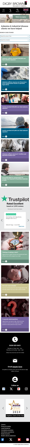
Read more (21, 226)
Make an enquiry (21, 17)
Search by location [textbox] (5, 40)
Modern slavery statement (8, 435)
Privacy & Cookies (6, 426)
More (3, 64)
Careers (3, 424)
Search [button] (17, 11)
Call (10, 11)
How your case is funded (9, 285)
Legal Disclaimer (5, 428)
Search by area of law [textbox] (6, 36)
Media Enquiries (5, 433)
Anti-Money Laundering (7, 432)
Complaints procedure (7, 430)
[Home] (15, 4)
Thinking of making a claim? (10, 252)
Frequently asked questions (10, 319)
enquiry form (17, 367)
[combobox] (15, 36)
